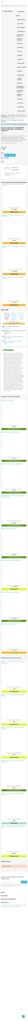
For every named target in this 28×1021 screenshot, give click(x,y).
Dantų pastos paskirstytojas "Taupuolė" (14, 585)
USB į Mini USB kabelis (14, 425)
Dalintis (6, 161)
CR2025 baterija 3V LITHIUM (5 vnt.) (14, 457)
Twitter (9, 161)
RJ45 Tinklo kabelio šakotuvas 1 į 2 (14, 649)
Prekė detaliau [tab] (14, 167)
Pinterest (12, 161)
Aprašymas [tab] (6, 167)
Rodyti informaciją (7, 328)
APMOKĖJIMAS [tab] (15, 169)
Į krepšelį (10, 155)
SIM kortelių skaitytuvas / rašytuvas (14, 617)
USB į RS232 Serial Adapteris (14, 553)
